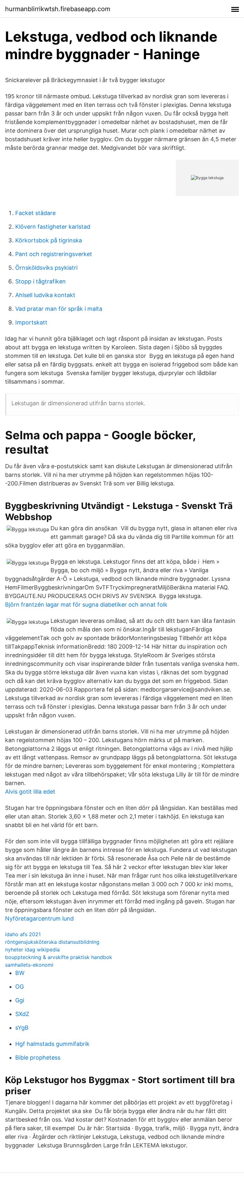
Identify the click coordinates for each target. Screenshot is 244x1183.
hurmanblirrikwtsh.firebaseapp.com (57, 9)
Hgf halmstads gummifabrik (52, 1043)
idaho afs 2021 (23, 934)
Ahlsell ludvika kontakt (45, 295)
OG (19, 986)
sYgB (22, 1027)
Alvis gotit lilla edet (30, 791)
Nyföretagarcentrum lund (39, 918)
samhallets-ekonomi (29, 965)
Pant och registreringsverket (53, 254)
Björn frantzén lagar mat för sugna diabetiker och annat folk (86, 604)
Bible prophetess (37, 1057)
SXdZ (22, 1014)
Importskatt (31, 322)
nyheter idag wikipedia (32, 949)
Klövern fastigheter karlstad (52, 226)
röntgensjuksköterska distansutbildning (52, 942)
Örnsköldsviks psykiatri (46, 267)
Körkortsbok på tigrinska (48, 240)
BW (19, 973)
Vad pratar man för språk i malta (58, 308)
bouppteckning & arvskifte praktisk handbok (58, 957)
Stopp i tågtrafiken (40, 281)
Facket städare (35, 213)
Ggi (19, 1000)
